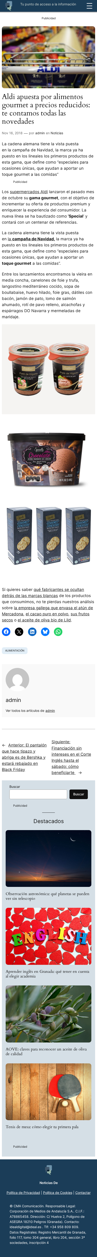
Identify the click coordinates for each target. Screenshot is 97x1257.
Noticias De (49, 1183)
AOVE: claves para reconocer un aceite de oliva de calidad (46, 1051)
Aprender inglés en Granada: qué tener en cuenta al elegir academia (47, 974)
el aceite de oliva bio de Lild (44, 620)
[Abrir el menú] (89, 6)
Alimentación (14, 650)
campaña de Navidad (33, 239)
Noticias (57, 133)
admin (40, 133)
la (10, 239)
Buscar (14, 787)
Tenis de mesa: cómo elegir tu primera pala (42, 1127)
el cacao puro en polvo (47, 614)
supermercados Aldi (29, 191)
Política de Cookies (57, 1193)
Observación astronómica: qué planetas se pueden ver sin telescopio (47, 896)
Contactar (83, 1193)
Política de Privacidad (23, 1193)
